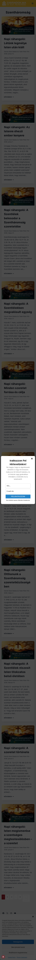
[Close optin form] (32, 459)
